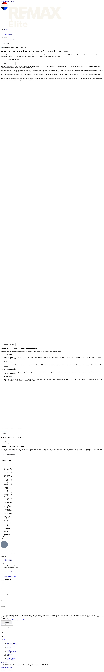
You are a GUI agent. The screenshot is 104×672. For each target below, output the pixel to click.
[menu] (53, 32)
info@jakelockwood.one (10, 576)
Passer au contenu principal (7, 1)
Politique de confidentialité (18, 619)
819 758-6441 (8, 560)
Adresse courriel (4, 594)
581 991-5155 (8, 559)
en (1, 46)
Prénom (2, 582)
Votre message (4, 609)
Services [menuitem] (6, 32)
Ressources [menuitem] (6, 37)
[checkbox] (48, 615)
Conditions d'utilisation (6, 619)
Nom (2, 588)
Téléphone (3, 600)
